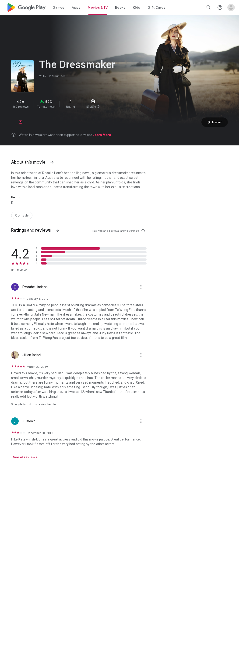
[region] (90, 104)
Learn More (102, 135)
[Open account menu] (231, 7)
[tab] (58, 7)
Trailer (214, 122)
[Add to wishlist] (20, 122)
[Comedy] (21, 215)
